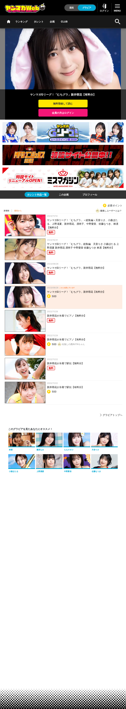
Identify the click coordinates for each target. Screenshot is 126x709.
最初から (18, 210)
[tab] (37, 194)
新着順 (6, 210)
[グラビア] (8, 21)
